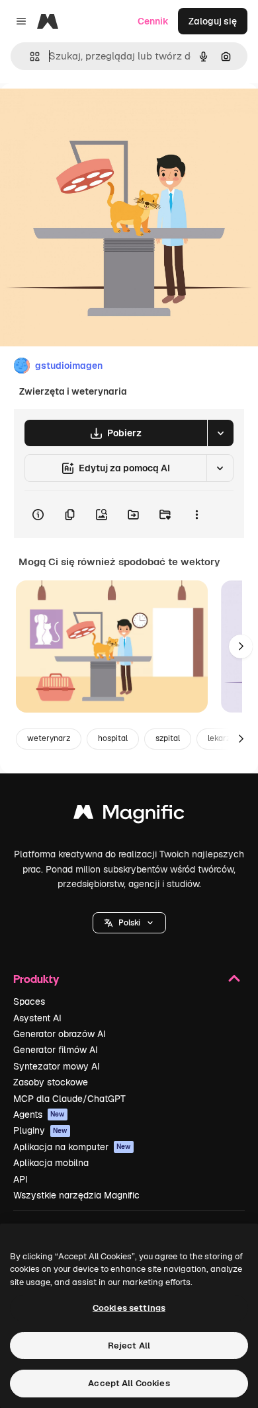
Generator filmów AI (55, 1050)
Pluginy (40, 1130)
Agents (39, 1114)
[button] (129, 922)
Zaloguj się (213, 21)
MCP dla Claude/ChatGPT (69, 1099)
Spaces (29, 1001)
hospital (113, 738)
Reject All (129, 1345)
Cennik (153, 21)
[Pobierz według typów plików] (220, 433)
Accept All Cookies (128, 1383)
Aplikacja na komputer (72, 1147)
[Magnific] (129, 815)
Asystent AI (37, 1018)
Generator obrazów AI (59, 1034)
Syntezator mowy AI (56, 1066)
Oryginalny (91, 113)
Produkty (36, 979)
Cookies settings (129, 1307)
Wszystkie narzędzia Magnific (76, 1195)
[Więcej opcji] (196, 514)
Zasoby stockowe (50, 1082)
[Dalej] (241, 646)
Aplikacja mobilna (51, 1163)
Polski (129, 923)
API (20, 1179)
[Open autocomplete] (29, 56)
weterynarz (48, 738)
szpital (167, 738)
